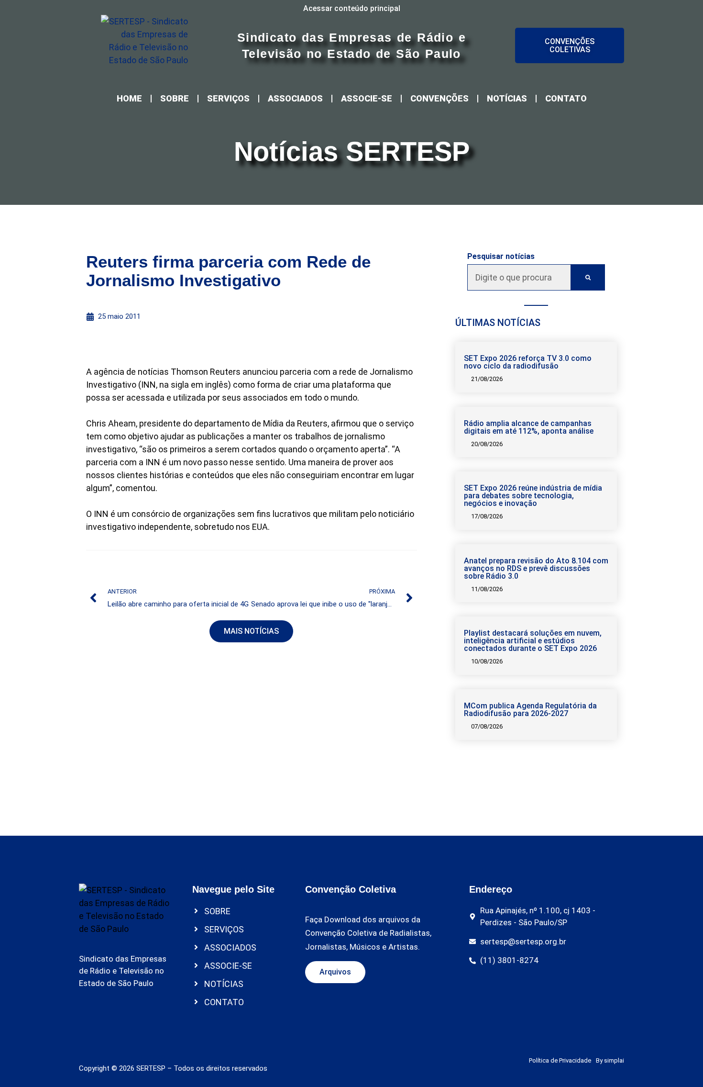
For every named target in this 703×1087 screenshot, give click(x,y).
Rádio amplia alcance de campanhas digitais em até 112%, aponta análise (528, 427)
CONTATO (566, 98)
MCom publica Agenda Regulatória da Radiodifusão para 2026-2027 (530, 709)
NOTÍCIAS (507, 98)
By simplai (610, 1060)
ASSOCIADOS (295, 98)
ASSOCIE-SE (366, 98)
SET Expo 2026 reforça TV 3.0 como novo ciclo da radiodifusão (528, 362)
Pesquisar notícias (501, 256)
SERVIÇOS (228, 98)
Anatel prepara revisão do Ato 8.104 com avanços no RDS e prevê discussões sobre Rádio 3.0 (536, 568)
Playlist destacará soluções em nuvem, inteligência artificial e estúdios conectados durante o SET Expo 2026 (533, 640)
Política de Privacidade (560, 1060)
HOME (129, 98)
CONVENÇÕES (439, 98)
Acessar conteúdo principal (351, 8)
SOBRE (174, 98)
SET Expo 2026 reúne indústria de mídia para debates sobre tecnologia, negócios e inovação (533, 495)
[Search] (588, 277)
